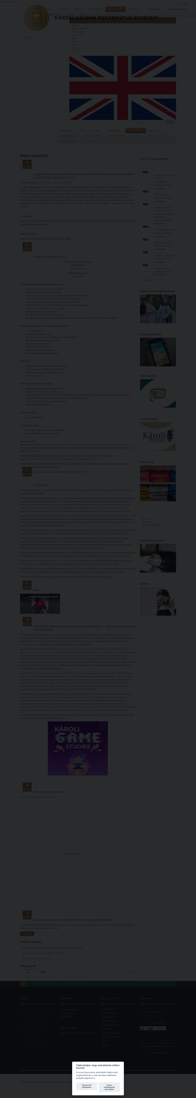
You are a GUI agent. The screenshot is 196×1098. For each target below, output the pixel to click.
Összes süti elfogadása (86, 1086)
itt (90, 1075)
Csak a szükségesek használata (109, 1087)
